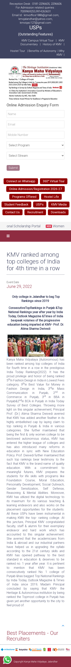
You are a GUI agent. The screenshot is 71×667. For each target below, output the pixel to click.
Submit (13, 168)
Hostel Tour (18, 51)
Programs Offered (24, 197)
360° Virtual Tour (54, 181)
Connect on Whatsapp (20, 181)
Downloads (58, 212)
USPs (35, 30)
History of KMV (52, 44)
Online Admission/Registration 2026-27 (35, 189)
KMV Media (59, 204)
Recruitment (35, 212)
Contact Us (12, 212)
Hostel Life (51, 197)
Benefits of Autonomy (43, 51)
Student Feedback (16, 204)
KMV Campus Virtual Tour (38, 40)
